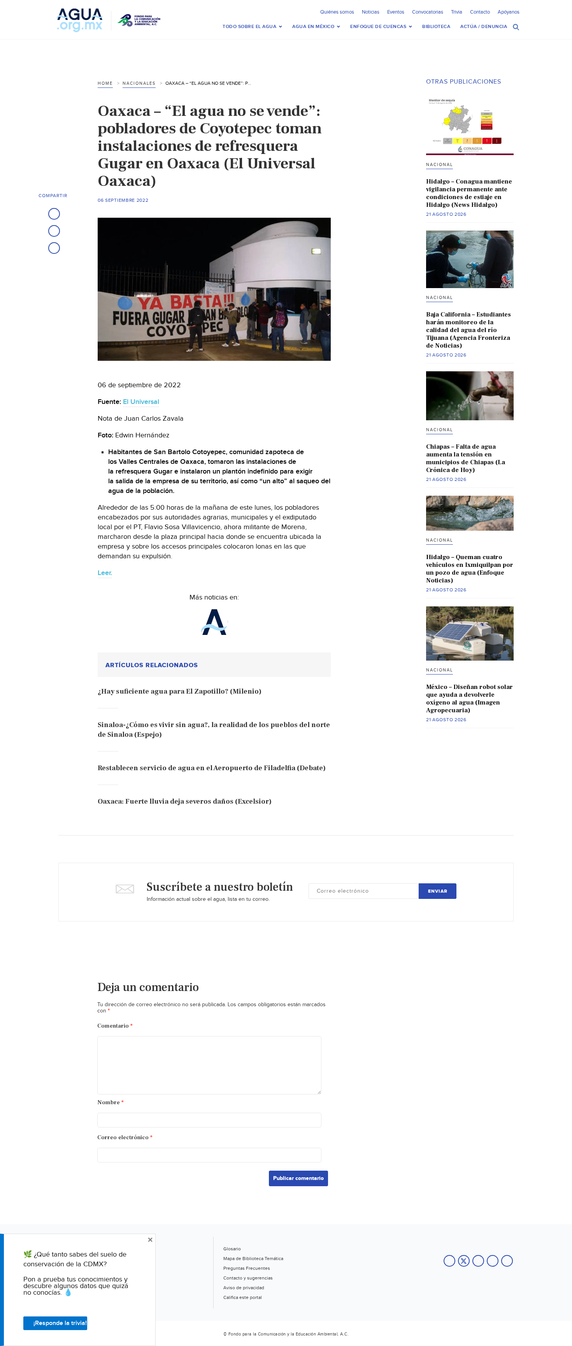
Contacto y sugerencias (248, 1278)
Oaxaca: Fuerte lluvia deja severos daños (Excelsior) (185, 801)
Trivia (456, 12)
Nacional (439, 164)
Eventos (395, 12)
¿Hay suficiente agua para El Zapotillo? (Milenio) (179, 691)
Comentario (115, 1026)
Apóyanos (508, 12)
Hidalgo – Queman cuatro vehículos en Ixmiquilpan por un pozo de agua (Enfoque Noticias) (469, 568)
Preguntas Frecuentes (246, 1268)
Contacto (480, 12)
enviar (437, 891)
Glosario (232, 1249)
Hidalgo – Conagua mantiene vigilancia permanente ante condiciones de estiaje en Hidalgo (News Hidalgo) (469, 193)
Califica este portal (242, 1297)
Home (105, 83)
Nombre (110, 1102)
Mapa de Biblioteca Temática (253, 1258)
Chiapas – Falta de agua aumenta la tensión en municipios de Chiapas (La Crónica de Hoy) (465, 458)
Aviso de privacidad (243, 1287)
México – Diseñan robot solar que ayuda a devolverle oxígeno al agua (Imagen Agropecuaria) (469, 698)
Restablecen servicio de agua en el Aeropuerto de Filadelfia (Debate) (212, 768)
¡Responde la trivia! (60, 1323)
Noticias (370, 12)
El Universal (141, 402)
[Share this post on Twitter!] (54, 231)
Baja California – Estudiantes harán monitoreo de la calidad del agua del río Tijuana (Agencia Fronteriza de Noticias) (468, 330)
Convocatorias (427, 12)
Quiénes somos (337, 12)
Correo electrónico (125, 1137)
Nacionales (139, 83)
